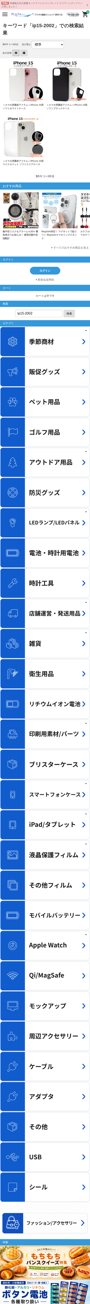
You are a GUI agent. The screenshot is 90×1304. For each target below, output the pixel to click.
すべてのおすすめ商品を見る (71, 247)
